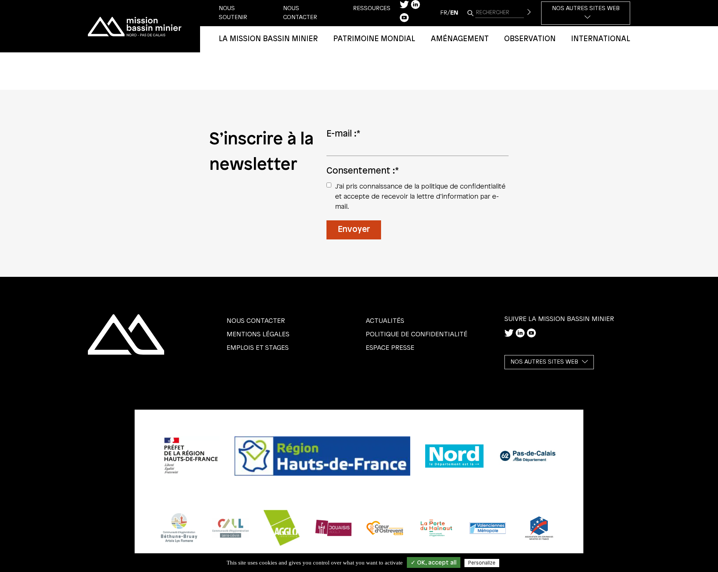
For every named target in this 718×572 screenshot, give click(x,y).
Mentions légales (258, 334)
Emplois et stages (258, 348)
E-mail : (343, 134)
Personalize (481, 563)
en (454, 13)
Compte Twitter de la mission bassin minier (404, 4)
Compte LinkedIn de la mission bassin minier (415, 4)
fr (443, 13)
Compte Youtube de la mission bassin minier (404, 17)
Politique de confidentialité (416, 334)
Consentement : (362, 171)
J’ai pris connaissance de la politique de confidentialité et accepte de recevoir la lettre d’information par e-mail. (420, 197)
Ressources (371, 8)
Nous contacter (256, 321)
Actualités (385, 321)
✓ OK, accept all (434, 563)
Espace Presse (390, 348)
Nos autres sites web (586, 8)
